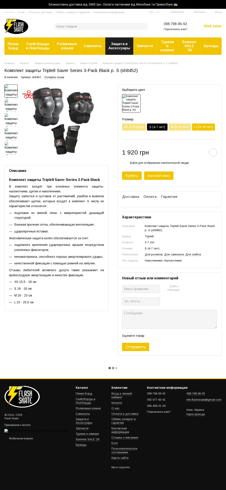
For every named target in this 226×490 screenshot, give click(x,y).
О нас (21, 12)
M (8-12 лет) (180, 127)
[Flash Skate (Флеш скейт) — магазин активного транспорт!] (26, 396)
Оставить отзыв (54, 77)
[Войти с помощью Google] (191, 288)
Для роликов (154, 254)
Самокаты (93, 46)
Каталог (9, 12)
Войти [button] (133, 162)
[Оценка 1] (151, 335)
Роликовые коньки (67, 46)
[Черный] (131, 103)
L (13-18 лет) (203, 127)
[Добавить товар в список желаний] (213, 152)
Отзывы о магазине (124, 437)
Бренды (211, 46)
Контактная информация (108, 12)
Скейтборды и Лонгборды (37, 46)
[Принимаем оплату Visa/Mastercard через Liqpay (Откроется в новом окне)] (36, 430)
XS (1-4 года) (134, 127)
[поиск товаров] (144, 26)
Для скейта (193, 254)
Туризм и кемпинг (167, 46)
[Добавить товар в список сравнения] (200, 152)
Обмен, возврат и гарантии (73, 12)
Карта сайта (119, 457)
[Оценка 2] (158, 335)
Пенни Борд (13, 46)
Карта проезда (195, 414)
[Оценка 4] (172, 335)
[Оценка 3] (165, 335)
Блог (114, 443)
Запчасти (145, 46)
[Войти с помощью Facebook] (184, 288)
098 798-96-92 (175, 24)
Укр (157, 12)
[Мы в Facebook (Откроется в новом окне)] (137, 12)
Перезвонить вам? (175, 29)
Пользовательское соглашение (124, 450)
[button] (222, 4)
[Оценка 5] (179, 335)
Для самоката (174, 254)
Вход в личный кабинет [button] (121, 395)
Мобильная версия (20, 438)
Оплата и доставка (40, 12)
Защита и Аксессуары (119, 46)
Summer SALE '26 (189, 46)
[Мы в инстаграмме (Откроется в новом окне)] (143, 12)
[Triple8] (28, 94)
